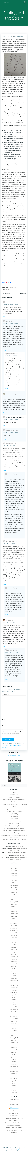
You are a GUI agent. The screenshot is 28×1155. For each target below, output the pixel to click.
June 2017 (14, 1028)
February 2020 (14, 952)
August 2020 (14, 937)
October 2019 (14, 961)
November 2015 (14, 1073)
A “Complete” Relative (18, 855)
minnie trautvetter (14, 1102)
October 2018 (14, 990)
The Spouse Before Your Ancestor (14, 1123)
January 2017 (14, 1040)
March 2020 (14, 949)
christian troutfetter (14, 1099)
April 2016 (14, 1061)
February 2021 (14, 923)
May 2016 (14, 1059)
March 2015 (14, 1092)
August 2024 (14, 875)
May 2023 (14, 894)
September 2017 (14, 1021)
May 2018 (14, 1002)
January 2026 (14, 868)
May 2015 (14, 1088)
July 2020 (14, 940)
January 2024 (14, 887)
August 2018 (14, 995)
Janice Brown (10, 394)
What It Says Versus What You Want (14, 1118)
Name (4, 714)
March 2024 (14, 882)
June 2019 (14, 971)
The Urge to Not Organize (14, 814)
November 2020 (14, 930)
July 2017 (14, 1026)
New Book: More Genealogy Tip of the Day (14, 828)
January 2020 (14, 954)
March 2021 (14, 921)
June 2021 (14, 918)
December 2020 (14, 928)
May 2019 (14, 973)
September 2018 (14, 992)
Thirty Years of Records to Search (14, 811)
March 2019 (14, 978)
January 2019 (14, 983)
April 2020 (14, 947)
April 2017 (14, 1033)
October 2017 (14, 1018)
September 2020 (14, 935)
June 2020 (14, 942)
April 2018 (14, 1004)
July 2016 (14, 1054)
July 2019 (14, 968)
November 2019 (14, 959)
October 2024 (14, 873)
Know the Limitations (14, 1120)
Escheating (14, 1132)
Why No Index (14, 818)
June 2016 (14, 1057)
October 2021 (14, 911)
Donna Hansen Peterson (13, 417)
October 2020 (14, 933)
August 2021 (14, 916)
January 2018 (14, 1011)
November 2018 (14, 987)
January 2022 (14, 904)
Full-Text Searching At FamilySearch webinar (14, 830)
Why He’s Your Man (14, 1113)
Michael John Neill (7, 36)
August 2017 (14, 1023)
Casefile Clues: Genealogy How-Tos (14, 825)
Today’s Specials (14, 816)
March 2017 (14, 1035)
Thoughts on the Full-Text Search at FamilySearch (14, 804)
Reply (4, 316)
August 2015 (14, 1081)
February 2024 (14, 885)
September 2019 (14, 964)
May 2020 (14, 944)
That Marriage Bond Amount (14, 1125)
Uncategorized (12, 287)
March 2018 (14, 1007)
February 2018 (14, 1009)
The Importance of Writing (14, 821)
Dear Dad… (14, 806)
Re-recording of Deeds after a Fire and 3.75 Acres (14, 809)
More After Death (14, 1111)
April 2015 (14, 1090)
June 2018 (14, 999)
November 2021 (14, 909)
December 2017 (14, 1014)
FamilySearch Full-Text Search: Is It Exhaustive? (14, 839)
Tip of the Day (14, 1108)
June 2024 (14, 880)
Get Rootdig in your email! (14, 755)
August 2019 (14, 966)
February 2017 (14, 1038)
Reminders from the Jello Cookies (14, 802)
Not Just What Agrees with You (14, 1130)
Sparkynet (21, 1150)
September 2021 (14, 913)
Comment (5, 694)
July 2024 (14, 878)
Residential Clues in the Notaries (14, 1127)
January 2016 (14, 1069)
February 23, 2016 (18, 36)
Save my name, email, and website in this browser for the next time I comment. (13, 734)
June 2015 (14, 1085)
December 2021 (14, 906)
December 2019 (14, 956)
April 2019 (14, 976)
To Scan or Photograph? (14, 833)
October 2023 (14, 892)
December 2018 (14, 985)
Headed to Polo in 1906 (17, 846)
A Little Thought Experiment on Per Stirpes (14, 799)
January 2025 (14, 870)
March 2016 (14, 1064)
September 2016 (14, 1049)
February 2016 (14, 1066)
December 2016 (14, 1042)
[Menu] (24, 2)
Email (4, 720)
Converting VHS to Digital (14, 797)
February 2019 (14, 980)
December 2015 (14, 1071)
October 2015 (14, 1076)
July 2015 (14, 1083)
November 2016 (14, 1045)
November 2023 (14, 890)
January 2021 (14, 925)
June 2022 (14, 897)
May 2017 (14, 1030)
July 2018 (14, 997)
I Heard (14, 792)
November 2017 (14, 1016)
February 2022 (14, 901)
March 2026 (14, 866)
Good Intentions (14, 1115)
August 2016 (14, 1052)
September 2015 (14, 1078)
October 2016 (14, 1047)
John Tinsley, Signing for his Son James (16, 852)
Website (4, 726)
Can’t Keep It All (14, 794)
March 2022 (14, 899)
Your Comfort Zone (14, 823)
